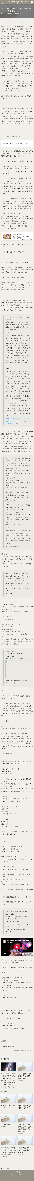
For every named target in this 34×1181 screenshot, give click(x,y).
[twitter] (17, 1172)
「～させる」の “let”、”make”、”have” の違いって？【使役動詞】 (22, 236)
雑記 (5, 13)
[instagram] (19, 1172)
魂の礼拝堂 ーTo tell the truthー (17, 2)
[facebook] (15, 1172)
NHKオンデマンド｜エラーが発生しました (15, 143)
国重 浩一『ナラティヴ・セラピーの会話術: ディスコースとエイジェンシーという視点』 (17, 421)
